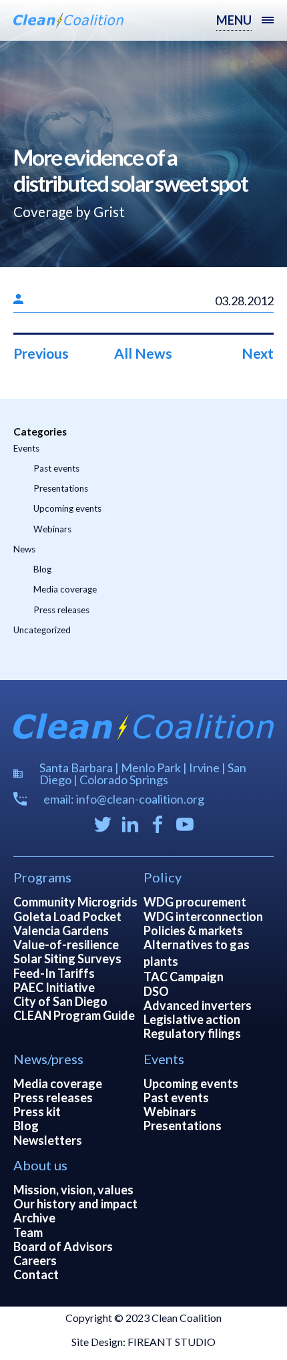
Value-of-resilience (66, 944)
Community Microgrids (75, 901)
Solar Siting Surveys (67, 958)
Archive (34, 1217)
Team (28, 1232)
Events (26, 448)
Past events (56, 468)
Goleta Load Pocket (67, 916)
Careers (35, 1260)
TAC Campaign (184, 976)
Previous (41, 353)
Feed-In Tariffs (54, 973)
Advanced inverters (198, 1005)
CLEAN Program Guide (74, 1015)
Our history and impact (75, 1203)
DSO (156, 991)
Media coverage (65, 589)
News (24, 549)
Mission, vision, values (73, 1189)
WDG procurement (195, 901)
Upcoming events (67, 508)
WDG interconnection (203, 916)
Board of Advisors (63, 1246)
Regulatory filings (192, 1033)
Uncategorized (42, 630)
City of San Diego (60, 1001)
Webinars (52, 529)
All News (143, 353)
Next (258, 353)
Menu (234, 20)
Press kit (37, 1111)
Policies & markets (193, 930)
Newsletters (47, 1140)
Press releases (61, 610)
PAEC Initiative (54, 987)
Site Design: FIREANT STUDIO (143, 1341)
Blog (42, 569)
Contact (36, 1274)
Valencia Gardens (61, 930)
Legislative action (192, 1019)
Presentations (60, 488)
